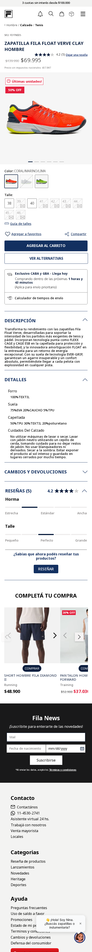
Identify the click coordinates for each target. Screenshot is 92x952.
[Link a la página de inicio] (4, 25)
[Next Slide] (55, 635)
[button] (51, 14)
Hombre (11, 25)
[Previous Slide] (65, 635)
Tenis (39, 25)
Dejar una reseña (77, 54)
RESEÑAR (46, 569)
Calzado (26, 25)
